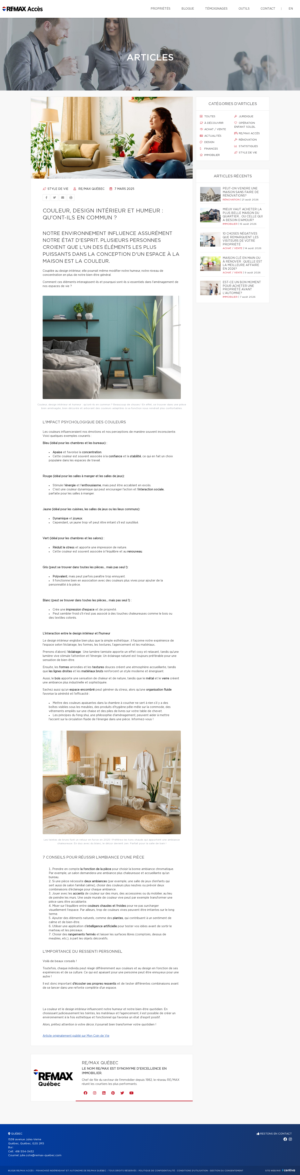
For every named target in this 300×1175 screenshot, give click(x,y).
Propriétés (160, 8)
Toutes (209, 116)
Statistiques (248, 146)
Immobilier (211, 155)
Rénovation (247, 140)
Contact (268, 8)
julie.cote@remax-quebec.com (40, 1155)
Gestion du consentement (226, 1171)
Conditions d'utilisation (192, 1171)
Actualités (212, 136)
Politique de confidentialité (157, 1171)
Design (208, 142)
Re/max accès (249, 133)
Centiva (288, 1170)
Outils (244, 8)
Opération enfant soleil (245, 125)
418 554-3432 (24, 1151)
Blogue (187, 8)
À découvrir (213, 123)
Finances (210, 149)
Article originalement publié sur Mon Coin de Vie (76, 1035)
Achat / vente (214, 129)
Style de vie (57, 189)
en (291, 8)
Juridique (245, 116)
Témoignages (216, 8)
